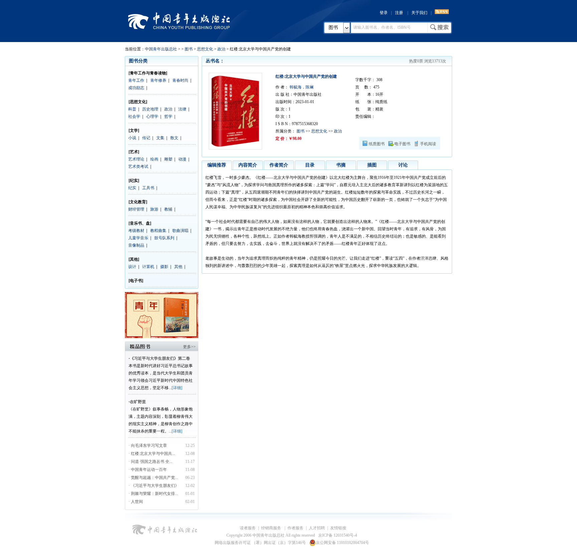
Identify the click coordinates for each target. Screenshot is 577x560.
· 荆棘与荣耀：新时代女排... (153, 493)
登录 (384, 12)
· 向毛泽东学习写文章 (148, 445)
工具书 (148, 188)
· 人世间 (136, 501)
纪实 (132, 188)
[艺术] (134, 152)
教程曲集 (158, 230)
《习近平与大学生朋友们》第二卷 (160, 358)
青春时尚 (180, 80)
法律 (182, 109)
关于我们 (419, 12)
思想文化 (205, 49)
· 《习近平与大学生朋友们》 (154, 485)
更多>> (189, 346)
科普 (132, 109)
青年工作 (136, 80)
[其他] (134, 259)
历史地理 (150, 109)
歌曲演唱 (180, 230)
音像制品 (136, 245)
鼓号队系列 (164, 238)
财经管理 (136, 209)
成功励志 (136, 87)
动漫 (182, 159)
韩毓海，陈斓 (301, 87)
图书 (333, 27)
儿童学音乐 (138, 238)
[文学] (134, 130)
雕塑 (168, 159)
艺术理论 (136, 159)
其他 (178, 266)
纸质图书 (377, 144)
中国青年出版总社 (179, 20)
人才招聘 (317, 528)
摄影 (164, 266)
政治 (221, 49)
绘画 (154, 159)
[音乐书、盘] (140, 223)
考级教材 (136, 230)
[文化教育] (138, 202)
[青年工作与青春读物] (148, 73)
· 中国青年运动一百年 (148, 469)
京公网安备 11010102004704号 (342, 542)
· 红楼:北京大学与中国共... (152, 453)
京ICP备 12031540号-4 (337, 535)
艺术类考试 (138, 166)
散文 (174, 137)
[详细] (177, 387)
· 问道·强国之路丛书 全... (150, 461)
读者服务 (248, 528)
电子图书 (402, 144)
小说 (132, 137)
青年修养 (158, 80)
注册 (399, 12)
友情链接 (338, 528)
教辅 (168, 209)
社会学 (134, 116)
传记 (146, 137)
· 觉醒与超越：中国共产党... (153, 477)
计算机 (148, 266)
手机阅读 (428, 144)
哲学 (168, 116)
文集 (160, 137)
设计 (132, 266)
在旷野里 (138, 401)
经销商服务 (271, 528)
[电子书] (136, 280)
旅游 (154, 209)
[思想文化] (138, 101)
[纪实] (134, 180)
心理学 (152, 116)
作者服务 (295, 528)
